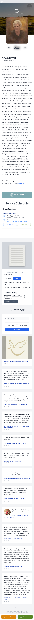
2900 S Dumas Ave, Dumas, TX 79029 (17, 221)
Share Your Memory (10, 301)
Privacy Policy (12, 612)
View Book (8, 278)
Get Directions (10, 224)
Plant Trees (24, 224)
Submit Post (17, 329)
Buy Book (17, 278)
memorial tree (22, 181)
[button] (17, 347)
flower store (20, 183)
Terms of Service (21, 612)
